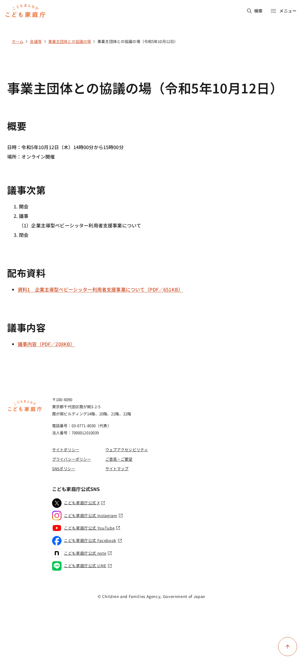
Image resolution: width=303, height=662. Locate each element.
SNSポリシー (63, 468)
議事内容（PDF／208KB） (46, 343)
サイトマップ (117, 468)
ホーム (17, 41)
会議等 (35, 41)
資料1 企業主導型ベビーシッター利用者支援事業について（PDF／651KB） (100, 289)
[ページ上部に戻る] (287, 646)
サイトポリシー (65, 449)
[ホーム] (25, 410)
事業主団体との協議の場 (69, 41)
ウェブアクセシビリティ (126, 449)
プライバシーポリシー (71, 459)
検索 (258, 11)
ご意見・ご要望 (119, 459)
